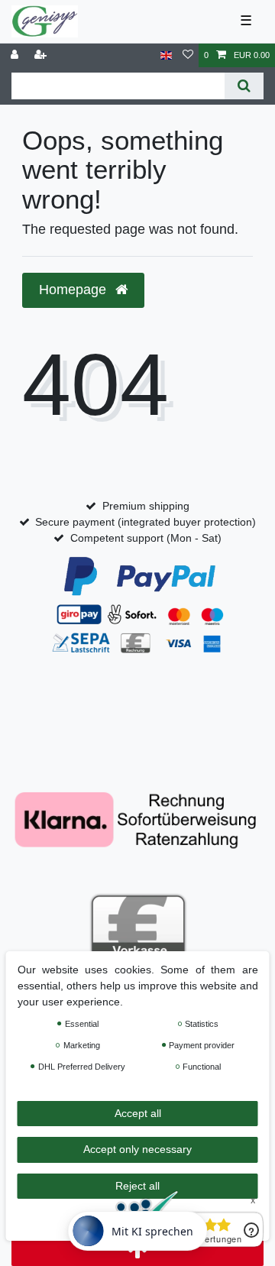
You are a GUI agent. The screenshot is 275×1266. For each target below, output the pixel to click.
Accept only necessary (137, 1149)
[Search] (244, 86)
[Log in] (16, 55)
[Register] (42, 55)
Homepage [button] (74, 289)
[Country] (166, 55)
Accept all (138, 1113)
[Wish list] (188, 55)
